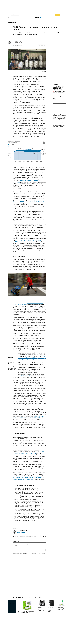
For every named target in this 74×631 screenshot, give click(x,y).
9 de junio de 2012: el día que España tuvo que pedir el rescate (12, 373)
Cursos (23, 597)
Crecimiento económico (21, 550)
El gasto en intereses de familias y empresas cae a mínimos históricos (12, 356)
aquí (34, 554)
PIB (26, 550)
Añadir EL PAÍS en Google (42, 45)
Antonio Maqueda (17, 41)
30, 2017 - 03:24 (18, 42)
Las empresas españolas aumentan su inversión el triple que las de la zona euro (12, 362)
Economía (12, 23)
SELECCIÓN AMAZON (17, 597)
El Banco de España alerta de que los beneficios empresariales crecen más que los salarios (12, 368)
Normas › (44, 538)
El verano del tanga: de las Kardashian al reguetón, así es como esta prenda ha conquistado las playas (59, 118)
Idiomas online (34, 597)
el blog (24, 375)
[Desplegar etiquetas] (45, 550)
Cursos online (28, 597)
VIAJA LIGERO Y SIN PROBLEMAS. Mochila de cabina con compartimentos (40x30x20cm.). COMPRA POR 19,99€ (51, 609)
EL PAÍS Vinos (40, 597)
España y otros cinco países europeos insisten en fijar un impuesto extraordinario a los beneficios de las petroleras (58, 88)
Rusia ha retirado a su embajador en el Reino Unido (58, 102)
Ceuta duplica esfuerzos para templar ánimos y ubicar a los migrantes (59, 126)
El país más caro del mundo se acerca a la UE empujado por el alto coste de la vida (59, 112)
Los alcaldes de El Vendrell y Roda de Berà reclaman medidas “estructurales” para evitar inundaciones (59, 93)
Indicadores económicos (31, 550)
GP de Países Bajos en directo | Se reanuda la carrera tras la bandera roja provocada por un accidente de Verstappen (59, 98)
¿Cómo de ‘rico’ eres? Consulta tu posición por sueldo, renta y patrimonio (59, 115)
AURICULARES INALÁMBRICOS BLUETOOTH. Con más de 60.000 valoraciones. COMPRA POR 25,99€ (42, 609)
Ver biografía (20, 532)
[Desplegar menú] (9, 17)
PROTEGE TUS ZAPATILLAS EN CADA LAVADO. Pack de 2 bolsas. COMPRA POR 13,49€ (27, 612)
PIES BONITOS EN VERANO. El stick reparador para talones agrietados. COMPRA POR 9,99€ (62, 608)
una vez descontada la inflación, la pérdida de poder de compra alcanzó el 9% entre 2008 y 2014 (32, 358)
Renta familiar (15, 550)
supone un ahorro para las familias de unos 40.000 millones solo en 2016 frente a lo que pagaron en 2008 (29, 201)
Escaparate (10, 597)
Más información (15, 554)
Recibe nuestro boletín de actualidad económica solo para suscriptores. (25, 536)
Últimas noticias (56, 84)
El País (14, 545)
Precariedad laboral (39, 550)
